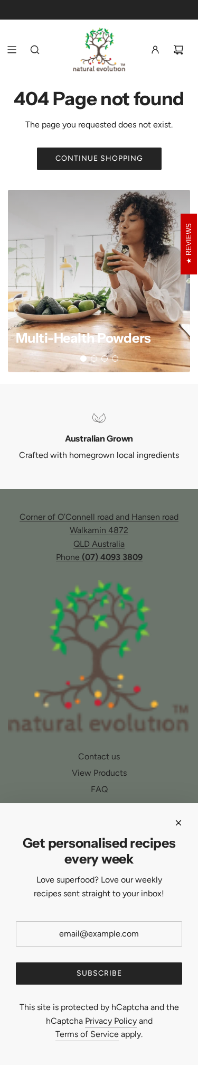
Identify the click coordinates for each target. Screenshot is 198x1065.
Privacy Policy (111, 1021)
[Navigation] (11, 49)
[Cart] (178, 49)
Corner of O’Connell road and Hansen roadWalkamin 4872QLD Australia (99, 530)
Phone (99, 557)
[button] (83, 358)
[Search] (34, 49)
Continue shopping (99, 158)
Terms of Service (87, 1034)
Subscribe (99, 973)
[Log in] (155, 49)
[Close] (178, 822)
